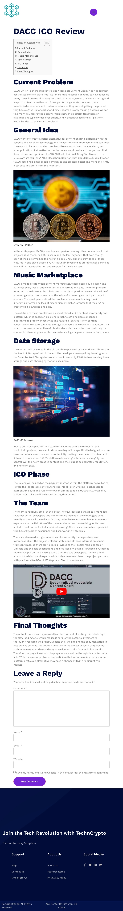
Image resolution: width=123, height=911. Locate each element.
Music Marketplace (28, 56)
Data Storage (24, 59)
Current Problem (26, 48)
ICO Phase (22, 63)
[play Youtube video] (61, 591)
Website (18, 759)
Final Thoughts (25, 71)
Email (17, 745)
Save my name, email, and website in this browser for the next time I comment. (62, 772)
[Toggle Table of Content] (45, 43)
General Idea (24, 52)
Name (17, 732)
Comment (20, 688)
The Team (22, 67)
